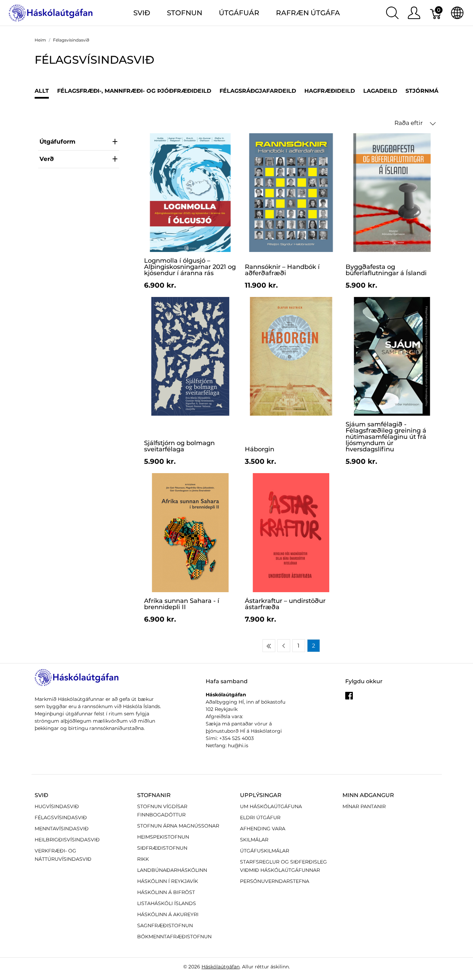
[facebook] (349, 698)
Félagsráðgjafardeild (258, 91)
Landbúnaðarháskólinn (172, 870)
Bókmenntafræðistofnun (174, 936)
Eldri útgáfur (260, 817)
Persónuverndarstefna (274, 881)
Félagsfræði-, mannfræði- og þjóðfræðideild (134, 91)
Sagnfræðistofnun (165, 925)
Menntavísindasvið (62, 828)
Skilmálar (254, 840)
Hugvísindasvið (57, 806)
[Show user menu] (414, 13)
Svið (41, 795)
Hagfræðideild (329, 91)
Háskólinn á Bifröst (166, 892)
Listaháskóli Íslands (166, 903)
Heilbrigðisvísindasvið (67, 840)
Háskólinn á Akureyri (167, 914)
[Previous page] (283, 645)
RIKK (143, 859)
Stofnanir (154, 795)
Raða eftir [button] (409, 122)
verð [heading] (46, 158)
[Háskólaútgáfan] (51, 12)
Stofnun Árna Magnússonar (178, 826)
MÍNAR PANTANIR (364, 806)
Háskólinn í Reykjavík (167, 881)
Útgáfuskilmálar (264, 851)
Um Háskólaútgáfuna (271, 806)
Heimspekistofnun (163, 837)
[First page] (268, 645)
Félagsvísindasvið (61, 817)
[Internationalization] (457, 13)
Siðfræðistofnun (162, 848)
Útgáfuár (239, 13)
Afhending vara (262, 828)
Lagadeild (380, 91)
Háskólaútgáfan (221, 967)
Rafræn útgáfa (308, 13)
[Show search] (392, 13)
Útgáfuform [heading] (57, 141)
